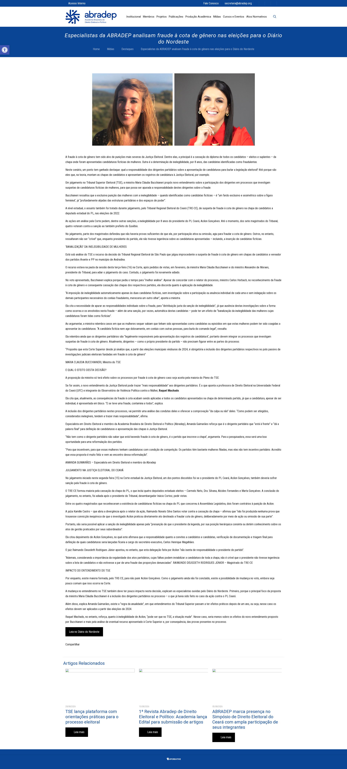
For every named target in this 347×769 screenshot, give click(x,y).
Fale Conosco (211, 3)
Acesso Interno (76, 3)
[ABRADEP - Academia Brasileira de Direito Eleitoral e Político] (91, 17)
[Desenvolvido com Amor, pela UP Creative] (173, 759)
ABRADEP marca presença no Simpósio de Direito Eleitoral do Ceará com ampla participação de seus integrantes (245, 719)
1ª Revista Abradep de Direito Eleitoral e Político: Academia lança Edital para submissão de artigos (173, 717)
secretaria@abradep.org (238, 3)
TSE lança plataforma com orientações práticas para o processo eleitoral (91, 717)
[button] (4, 50)
